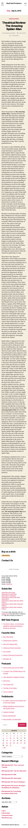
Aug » (24, 748)
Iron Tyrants (7, 651)
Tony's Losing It (8, 692)
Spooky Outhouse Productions (12, 655)
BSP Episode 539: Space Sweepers (13, 782)
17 (10, 740)
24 (10, 743)
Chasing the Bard (8, 712)
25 (14, 743)
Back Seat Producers (13, 3)
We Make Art (7, 659)
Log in (4, 811)
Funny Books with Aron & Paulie (13, 667)
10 (10, 738)
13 (21, 738)
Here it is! (9, 584)
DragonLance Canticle (10, 640)
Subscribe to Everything (9, 594)
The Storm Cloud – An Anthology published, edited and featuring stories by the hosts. (13, 626)
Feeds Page (5, 614)
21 (24, 740)
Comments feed (7, 815)
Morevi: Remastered (9, 716)
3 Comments (15, 35)
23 (7, 743)
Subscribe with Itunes (8, 592)
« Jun (4, 748)
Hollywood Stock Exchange (12, 648)
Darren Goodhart (10, 33)
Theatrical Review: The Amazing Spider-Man (14, 26)
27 (21, 743)
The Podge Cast (8, 684)
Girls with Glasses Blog (10, 644)
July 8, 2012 (22, 33)
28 (24, 743)
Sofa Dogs (6, 681)
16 (7, 740)
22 (3, 743)
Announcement (14, 18)
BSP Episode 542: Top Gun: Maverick (14, 771)
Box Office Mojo (8, 637)
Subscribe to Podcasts (9, 596)
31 (10, 745)
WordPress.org (7, 818)
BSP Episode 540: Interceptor (11, 778)
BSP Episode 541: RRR (9, 774)
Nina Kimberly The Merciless (12, 719)
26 (17, 743)
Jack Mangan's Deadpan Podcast (13, 677)
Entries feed (6, 813)
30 (7, 745)
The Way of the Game (10, 688)
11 (14, 738)
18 (14, 740)
